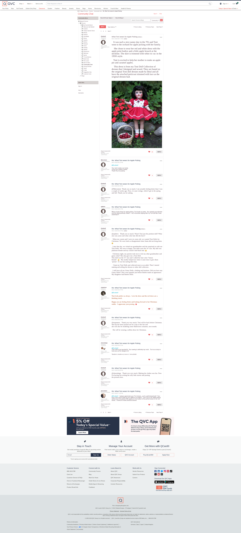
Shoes (78, 8)
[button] (221, 4)
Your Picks (5, 8)
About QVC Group (116, 474)
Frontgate (128, 508)
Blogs (83, 76)
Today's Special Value (89, 30)
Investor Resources (116, 484)
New (12, 8)
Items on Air (39, 3)
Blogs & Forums (84, 11)
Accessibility (80, 529)
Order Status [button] (112, 455)
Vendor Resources (138, 471)
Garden (50, 8)
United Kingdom (149, 524)
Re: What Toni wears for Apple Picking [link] (112, 11)
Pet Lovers (86, 61)
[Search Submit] (210, 3)
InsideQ (85, 29)
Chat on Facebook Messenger (76, 481)
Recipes (86, 44)
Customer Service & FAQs (74, 477)
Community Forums (95, 471)
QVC (78, 11)
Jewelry (71, 8)
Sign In (155, 13)
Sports (85, 55)
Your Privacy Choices (72, 527)
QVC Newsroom (115, 477)
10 (106, 406)
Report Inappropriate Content (105, 151)
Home (90, 8)
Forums (91, 11)
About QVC (114, 471)
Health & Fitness (126, 8)
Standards (81, 93)
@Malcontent (116, 189)
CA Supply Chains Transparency (90, 527)
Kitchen (106, 8)
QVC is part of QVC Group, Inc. (103, 508)
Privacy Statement (114, 511)
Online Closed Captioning (99, 524)
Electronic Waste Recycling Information (110, 527)
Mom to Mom (87, 62)
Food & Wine (114, 8)
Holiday (85, 47)
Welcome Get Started (89, 27)
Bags (84, 8)
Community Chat (98, 11)
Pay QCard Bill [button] (148, 455)
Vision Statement (71, 529)
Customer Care (87, 74)
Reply (159, 152)
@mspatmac (116, 322)
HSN (113, 508)
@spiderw (115, 234)
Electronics (97, 8)
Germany (133, 524)
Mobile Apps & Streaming (96, 484)
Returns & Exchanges (73, 484)
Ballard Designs (120, 508)
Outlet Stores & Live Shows (97, 481)
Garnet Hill (135, 508)
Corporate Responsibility (118, 481)
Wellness (86, 53)
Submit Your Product (139, 474)
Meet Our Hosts (93, 477)
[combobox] (127, 3)
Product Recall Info (72, 487)
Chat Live (69, 474)
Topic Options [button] (111, 27)
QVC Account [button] (129, 455)
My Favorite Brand (88, 25)
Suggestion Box (88, 72)
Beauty (64, 8)
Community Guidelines (73, 524)
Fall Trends (19, 8)
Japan (141, 524)
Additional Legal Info (113, 524)
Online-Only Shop (31, 8)
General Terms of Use (125, 511)
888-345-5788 (71, 471)
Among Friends (87, 66)
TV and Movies (87, 57)
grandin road (142, 508)
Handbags (86, 36)
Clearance (42, 8)
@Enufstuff (115, 165)
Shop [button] (20, 3)
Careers (135, 477)
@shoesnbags (116, 373)
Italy (138, 524)
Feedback (92, 487)
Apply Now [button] (166, 455)
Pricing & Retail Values (86, 524)
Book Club (86, 59)
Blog (90, 474)
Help (160, 13)
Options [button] (161, 37)
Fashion (57, 8)
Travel (85, 68)
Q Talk (85, 70)
